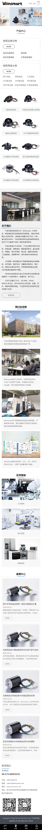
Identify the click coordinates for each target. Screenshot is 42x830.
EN (34, 3)
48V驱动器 (31, 81)
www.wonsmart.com (14, 787)
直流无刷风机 (8, 53)
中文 (30, 3)
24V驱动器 (19, 81)
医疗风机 (6, 77)
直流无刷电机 (8, 57)
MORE (8, 47)
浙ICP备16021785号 (25, 821)
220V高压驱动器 (9, 85)
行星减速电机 (26, 57)
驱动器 (24, 53)
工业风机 (30, 77)
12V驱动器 (7, 81)
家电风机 (19, 77)
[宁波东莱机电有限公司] (12, 3)
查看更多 (11, 295)
